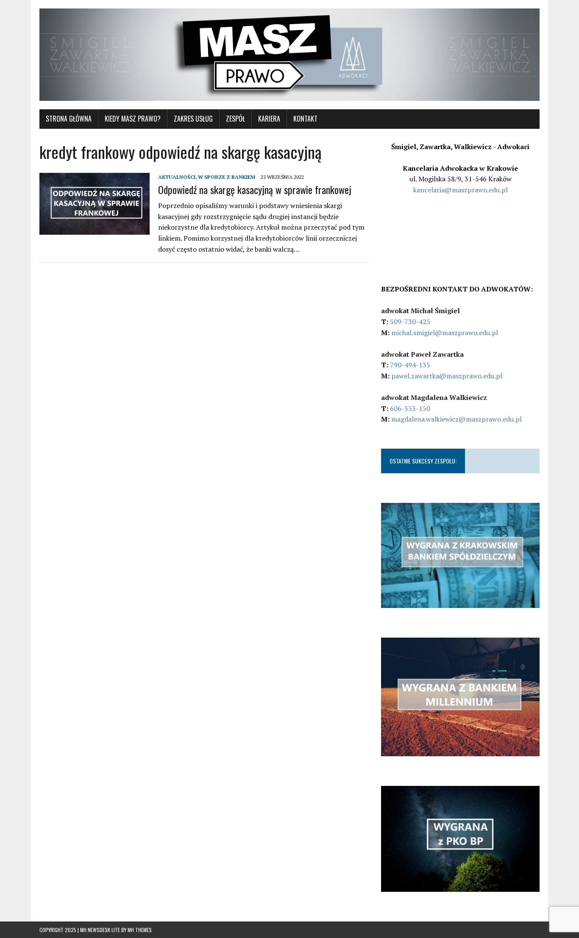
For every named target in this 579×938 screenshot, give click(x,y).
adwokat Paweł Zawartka (422, 354)
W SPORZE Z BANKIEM (226, 177)
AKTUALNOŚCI (176, 177)
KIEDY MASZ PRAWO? (133, 119)
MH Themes (140, 929)
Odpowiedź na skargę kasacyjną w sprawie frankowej (254, 189)
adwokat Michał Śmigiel (420, 310)
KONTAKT (305, 119)
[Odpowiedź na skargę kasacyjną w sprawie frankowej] (94, 228)
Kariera (269, 119)
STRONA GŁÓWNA (69, 119)
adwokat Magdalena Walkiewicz (434, 397)
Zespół (235, 119)
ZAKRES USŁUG (193, 119)
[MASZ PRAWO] (289, 54)
